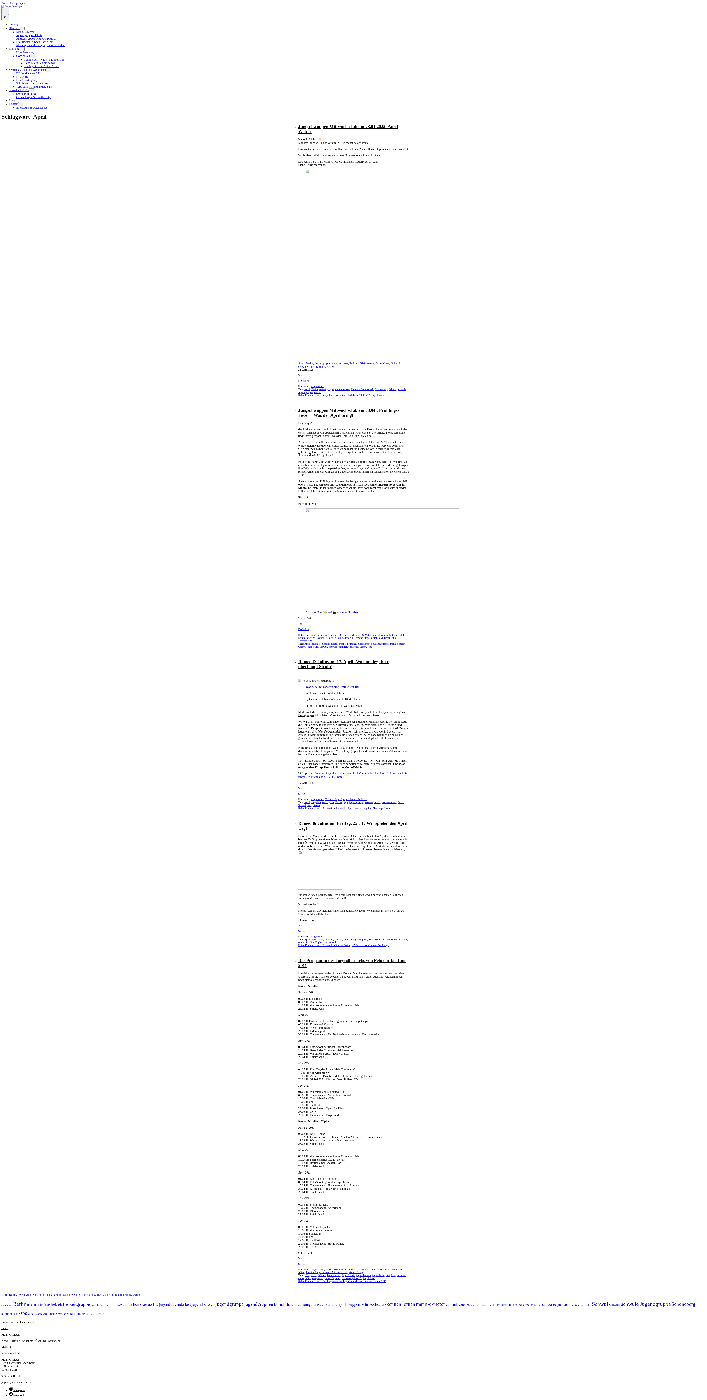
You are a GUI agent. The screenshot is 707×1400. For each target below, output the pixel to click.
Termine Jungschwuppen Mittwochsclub (375, 638)
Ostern (301, 646)
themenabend (59, 1314)
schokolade (312, 646)
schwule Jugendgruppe (311, 366)
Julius (346, 939)
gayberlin (95, 1305)
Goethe (338, 939)
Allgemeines (317, 386)
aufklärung (6, 1305)
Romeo (386, 939)
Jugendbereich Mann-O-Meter (355, 635)
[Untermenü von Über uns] (22, 28)
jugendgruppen (381, 643)
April (301, 363)
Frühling (351, 643)
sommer (6, 1313)
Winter (100, 1314)
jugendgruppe (365, 643)
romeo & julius (399, 939)
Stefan (363, 646)
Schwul (395, 363)
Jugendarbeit (331, 635)
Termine (15, 1340)
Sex (309, 805)
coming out (328, 802)
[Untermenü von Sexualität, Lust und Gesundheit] (48, 70)
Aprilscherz (317, 939)
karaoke (369, 802)
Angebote (27, 1340)
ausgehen (316, 802)
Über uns (40, 1340)
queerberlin (526, 1304)
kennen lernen (400, 1304)
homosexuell (333, 1275)
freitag (45, 1304)
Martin (449, 1305)
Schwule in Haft (10, 1353)
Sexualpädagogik (344, 638)
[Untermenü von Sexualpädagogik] (31, 90)
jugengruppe (296, 1305)
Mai (393, 1275)
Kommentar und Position (311, 638)
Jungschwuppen (359, 939)
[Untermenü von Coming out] (32, 56)
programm (317, 1278)
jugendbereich (363, 1275)
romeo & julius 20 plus (310, 942)
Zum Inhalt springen (13, 3)
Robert (537, 1305)
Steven (316, 805)
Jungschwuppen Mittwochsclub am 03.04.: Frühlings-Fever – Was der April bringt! (348, 413)
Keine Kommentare (341, 395)
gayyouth (104, 1305)
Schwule (614, 1304)
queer (516, 1304)
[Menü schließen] (5, 17)
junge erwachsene (318, 1304)
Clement (329, 939)
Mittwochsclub (473, 1305)
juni (388, 1275)
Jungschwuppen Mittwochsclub (388, 635)
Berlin (309, 363)
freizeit (56, 1304)
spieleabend (330, 942)
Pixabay (353, 612)
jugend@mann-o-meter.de (16, 1382)
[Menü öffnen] (5, 11)
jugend (164, 1304)
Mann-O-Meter (10, 1359)
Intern (4, 1328)
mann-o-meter (340, 363)
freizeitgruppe (322, 363)
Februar (322, 1275)
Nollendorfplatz (502, 1304)
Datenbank (54, 1340)
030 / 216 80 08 (10, 1375)
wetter (330, 366)
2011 (307, 1275)
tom (370, 646)
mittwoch (459, 1304)
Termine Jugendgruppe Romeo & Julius (346, 799)
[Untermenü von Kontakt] (20, 104)
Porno (401, 802)
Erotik (338, 802)
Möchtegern (485, 1305)
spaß (356, 646)
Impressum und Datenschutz (17, 1322)
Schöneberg (383, 363)
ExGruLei (303, 381)
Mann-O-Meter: (10, 1334)
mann (377, 802)
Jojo (346, 802)
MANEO (7, 1347)
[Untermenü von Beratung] (22, 49)
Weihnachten (91, 1314)
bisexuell (33, 1304)
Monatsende (375, 939)
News (4, 1340)
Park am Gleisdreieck (361, 363)
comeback (324, 643)
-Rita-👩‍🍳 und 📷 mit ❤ (330, 612)
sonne (16, 1313)
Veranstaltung (305, 641)
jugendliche (378, 1275)
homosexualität (120, 1304)
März (308, 1278)
